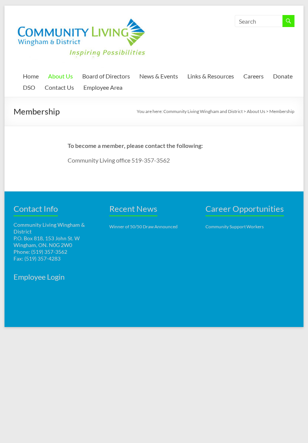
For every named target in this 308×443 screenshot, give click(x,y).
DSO (29, 87)
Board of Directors (106, 76)
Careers (253, 76)
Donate (283, 76)
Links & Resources (210, 76)
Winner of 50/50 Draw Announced (143, 226)
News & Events (158, 76)
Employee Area (102, 87)
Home (31, 76)
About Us (60, 76)
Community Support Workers (234, 226)
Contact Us (59, 87)
